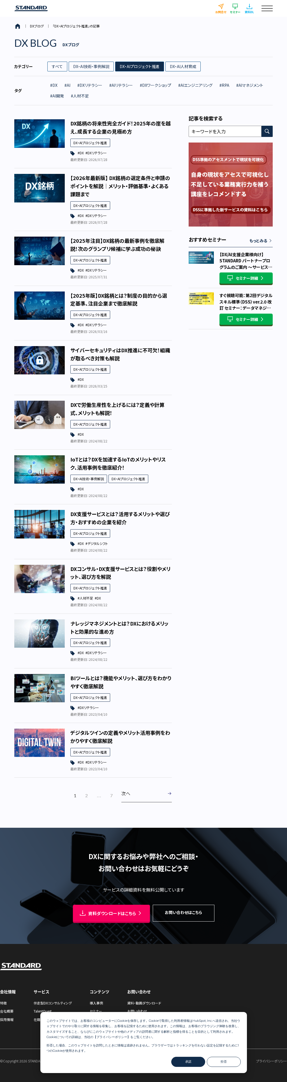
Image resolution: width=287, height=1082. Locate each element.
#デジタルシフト (96, 543)
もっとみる (258, 240)
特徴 (3, 1003)
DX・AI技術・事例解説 (91, 66)
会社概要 (6, 1011)
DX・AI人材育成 (183, 66)
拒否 (224, 1062)
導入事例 (96, 1003)
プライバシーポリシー (111, 1037)
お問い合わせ (137, 1011)
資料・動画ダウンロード (144, 1003)
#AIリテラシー (121, 85)
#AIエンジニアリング (195, 85)
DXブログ (37, 26)
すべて (57, 66)
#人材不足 (80, 96)
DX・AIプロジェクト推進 (139, 66)
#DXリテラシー (89, 85)
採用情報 (6, 1019)
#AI (67, 85)
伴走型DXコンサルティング (53, 1003)
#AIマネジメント (249, 85)
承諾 (188, 1062)
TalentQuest (43, 1011)
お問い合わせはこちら (183, 912)
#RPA (224, 85)
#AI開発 (57, 96)
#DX (53, 85)
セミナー (96, 1011)
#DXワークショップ (155, 85)
